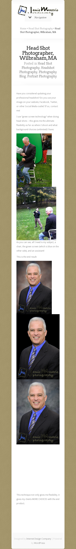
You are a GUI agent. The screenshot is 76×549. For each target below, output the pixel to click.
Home (23, 28)
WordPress (39, 543)
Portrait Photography (42, 76)
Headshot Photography (36, 69)
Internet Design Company (38, 539)
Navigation (40, 17)
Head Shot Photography (40, 28)
